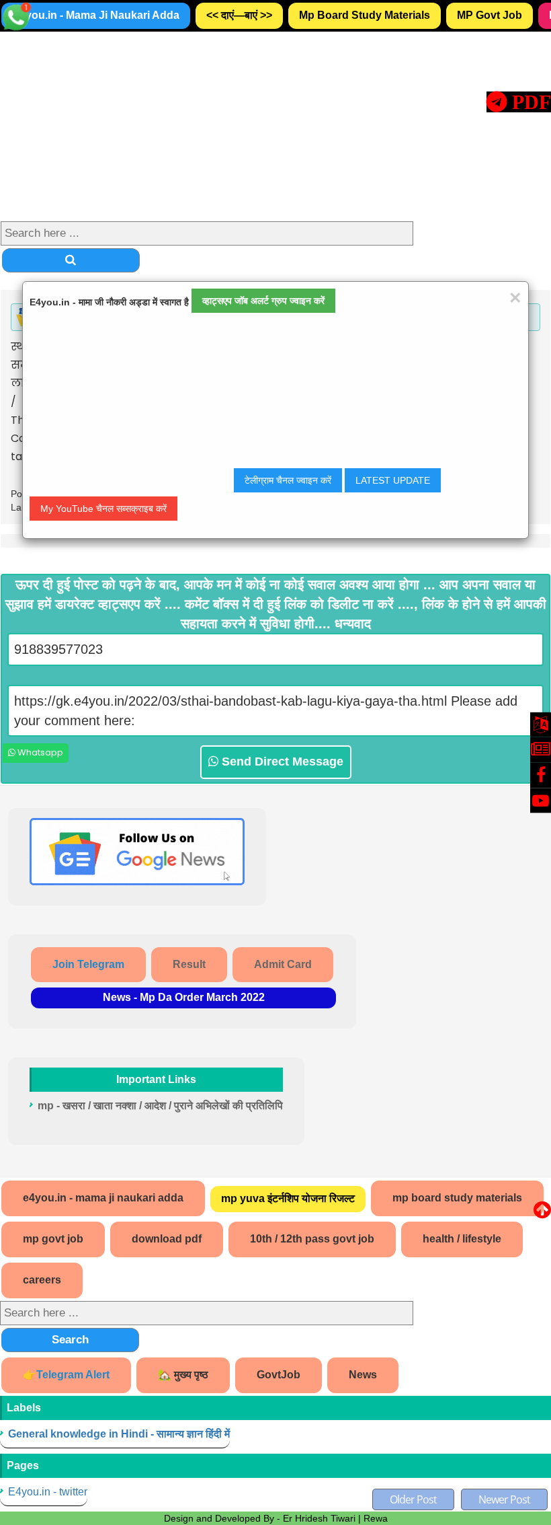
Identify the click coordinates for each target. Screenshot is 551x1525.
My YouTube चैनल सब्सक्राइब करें (103, 508)
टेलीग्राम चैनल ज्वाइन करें (288, 480)
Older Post (413, 1499)
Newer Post (504, 1499)
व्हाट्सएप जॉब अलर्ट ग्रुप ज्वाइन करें (263, 300)
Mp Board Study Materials (364, 15)
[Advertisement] (275, 126)
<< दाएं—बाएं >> (239, 15)
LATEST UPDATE (392, 480)
